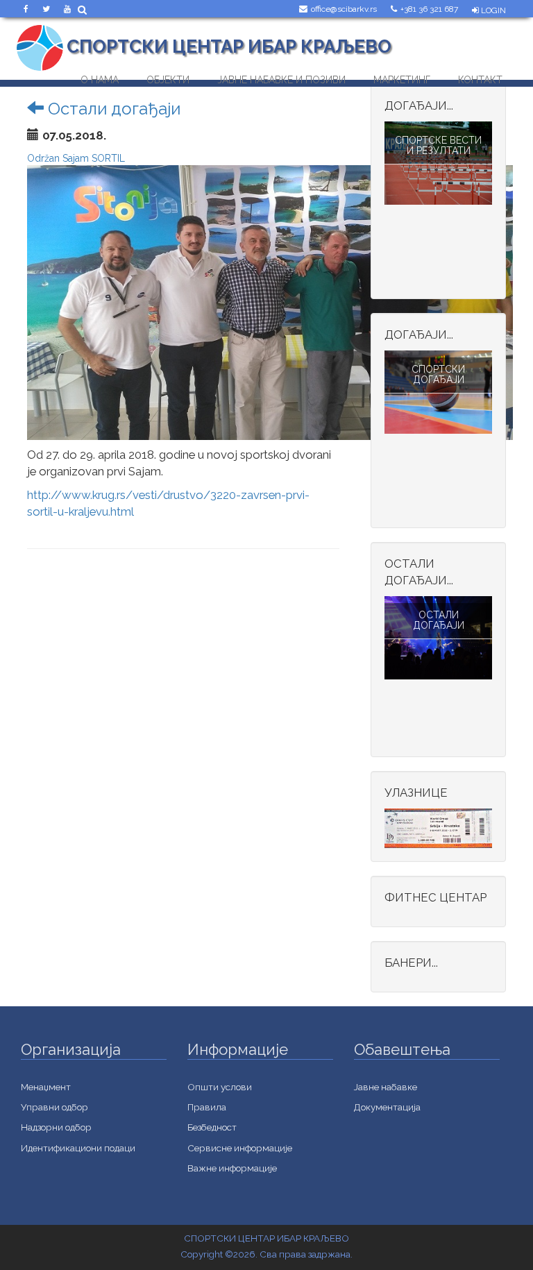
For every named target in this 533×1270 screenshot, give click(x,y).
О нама (100, 77)
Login (492, 10)
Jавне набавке (385, 1086)
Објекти (167, 77)
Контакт (480, 77)
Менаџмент (46, 1086)
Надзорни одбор (56, 1127)
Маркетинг (401, 77)
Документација (387, 1106)
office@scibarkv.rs (344, 9)
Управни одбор (54, 1106)
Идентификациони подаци (78, 1147)
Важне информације (232, 1168)
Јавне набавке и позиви (281, 77)
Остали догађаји (112, 109)
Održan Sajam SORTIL (76, 158)
